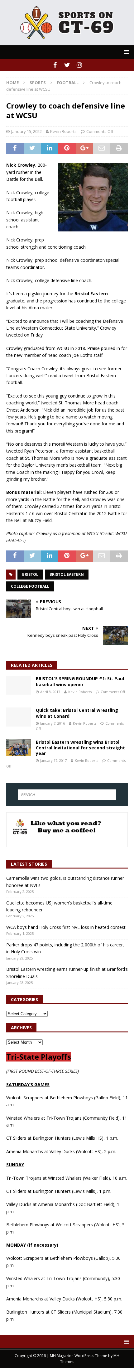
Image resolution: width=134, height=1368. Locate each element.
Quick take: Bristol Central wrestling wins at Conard (77, 713)
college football (30, 586)
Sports (38, 82)
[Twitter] (67, 65)
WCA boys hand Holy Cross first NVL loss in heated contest (66, 927)
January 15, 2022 (26, 131)
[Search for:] (67, 794)
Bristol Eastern (67, 574)
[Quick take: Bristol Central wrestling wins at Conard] (18, 716)
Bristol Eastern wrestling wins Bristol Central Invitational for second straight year (80, 747)
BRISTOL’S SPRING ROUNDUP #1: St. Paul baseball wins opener (80, 681)
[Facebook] (55, 65)
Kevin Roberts (63, 131)
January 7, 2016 (52, 723)
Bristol (30, 574)
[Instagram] (79, 65)
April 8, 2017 (50, 691)
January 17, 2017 (53, 760)
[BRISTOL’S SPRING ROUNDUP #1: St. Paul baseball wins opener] (18, 685)
